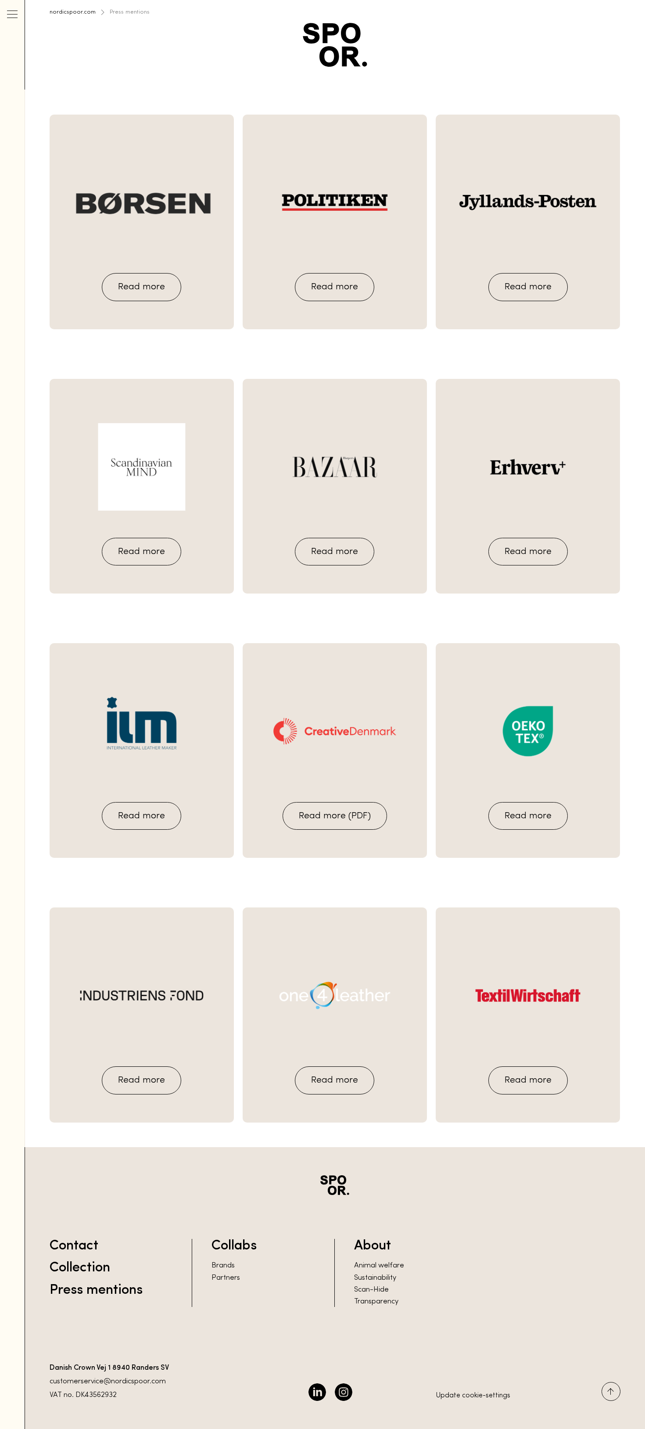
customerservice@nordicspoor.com (108, 1381)
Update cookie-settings (473, 1395)
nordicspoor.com (73, 12)
